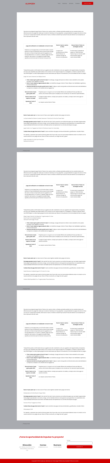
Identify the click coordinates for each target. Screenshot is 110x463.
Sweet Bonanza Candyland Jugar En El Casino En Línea (36, 271)
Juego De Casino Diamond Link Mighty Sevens (35, 76)
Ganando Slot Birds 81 (29, 141)
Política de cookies (74, 461)
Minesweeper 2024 (28, 409)
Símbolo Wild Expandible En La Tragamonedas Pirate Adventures (39, 279)
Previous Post (26, 150)
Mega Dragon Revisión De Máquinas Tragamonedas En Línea (38, 216)
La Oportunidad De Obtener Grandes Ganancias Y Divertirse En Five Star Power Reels (44, 118)
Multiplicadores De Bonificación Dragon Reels (34, 393)
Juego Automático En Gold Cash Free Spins (34, 139)
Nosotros (64, 3)
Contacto (77, 3)
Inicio (59, 3)
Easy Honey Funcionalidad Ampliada (32, 218)
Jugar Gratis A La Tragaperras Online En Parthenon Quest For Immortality (41, 128)
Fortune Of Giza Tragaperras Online (32, 402)
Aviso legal (55, 461)
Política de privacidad (64, 461)
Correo (68, 440)
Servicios (71, 3)
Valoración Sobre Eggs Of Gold (31, 219)
